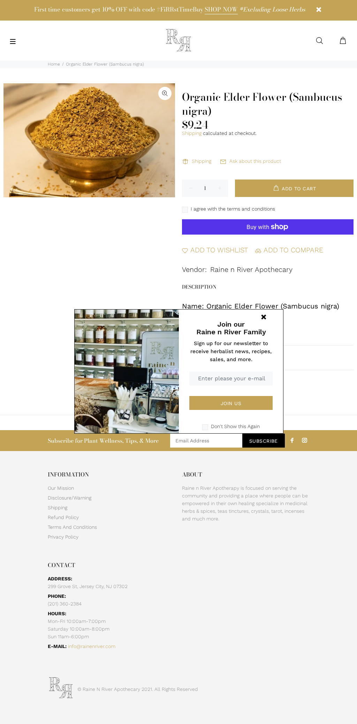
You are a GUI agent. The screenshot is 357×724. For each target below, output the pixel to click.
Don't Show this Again (235, 426)
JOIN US (231, 403)
